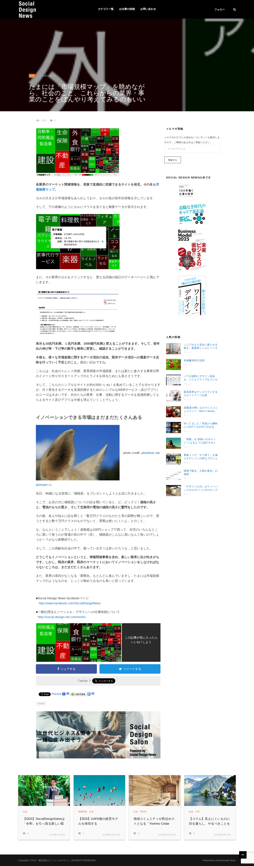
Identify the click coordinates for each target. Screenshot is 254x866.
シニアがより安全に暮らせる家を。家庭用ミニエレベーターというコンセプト (201, 346)
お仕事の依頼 (127, 9)
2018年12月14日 (111, 835)
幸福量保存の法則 (194, 360)
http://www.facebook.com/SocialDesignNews (70, 603)
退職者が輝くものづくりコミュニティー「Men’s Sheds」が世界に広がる (201, 409)
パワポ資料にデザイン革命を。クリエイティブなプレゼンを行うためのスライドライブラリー (201, 378)
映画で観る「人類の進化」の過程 (201, 472)
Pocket (56, 694)
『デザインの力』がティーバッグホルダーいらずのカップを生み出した (201, 488)
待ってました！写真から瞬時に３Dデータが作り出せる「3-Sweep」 (201, 425)
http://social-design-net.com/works (62, 617)
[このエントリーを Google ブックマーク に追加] (63, 694)
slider (42, 704)
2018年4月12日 (222, 835)
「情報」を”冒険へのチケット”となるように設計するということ (200, 441)
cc (50, 485)
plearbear (148, 453)
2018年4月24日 (167, 835)
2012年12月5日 (47, 76)
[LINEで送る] (78, 694)
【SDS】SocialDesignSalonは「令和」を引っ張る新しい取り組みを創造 (44, 823)
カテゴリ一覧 (106, 9)
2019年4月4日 (57, 835)
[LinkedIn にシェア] (88, 694)
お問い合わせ (148, 9)
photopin (42, 485)
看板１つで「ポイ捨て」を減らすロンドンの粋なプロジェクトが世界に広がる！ (201, 456)
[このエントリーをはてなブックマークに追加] (67, 694)
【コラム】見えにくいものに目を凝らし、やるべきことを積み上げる (209, 823)
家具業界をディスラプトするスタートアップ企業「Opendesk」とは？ (201, 393)
